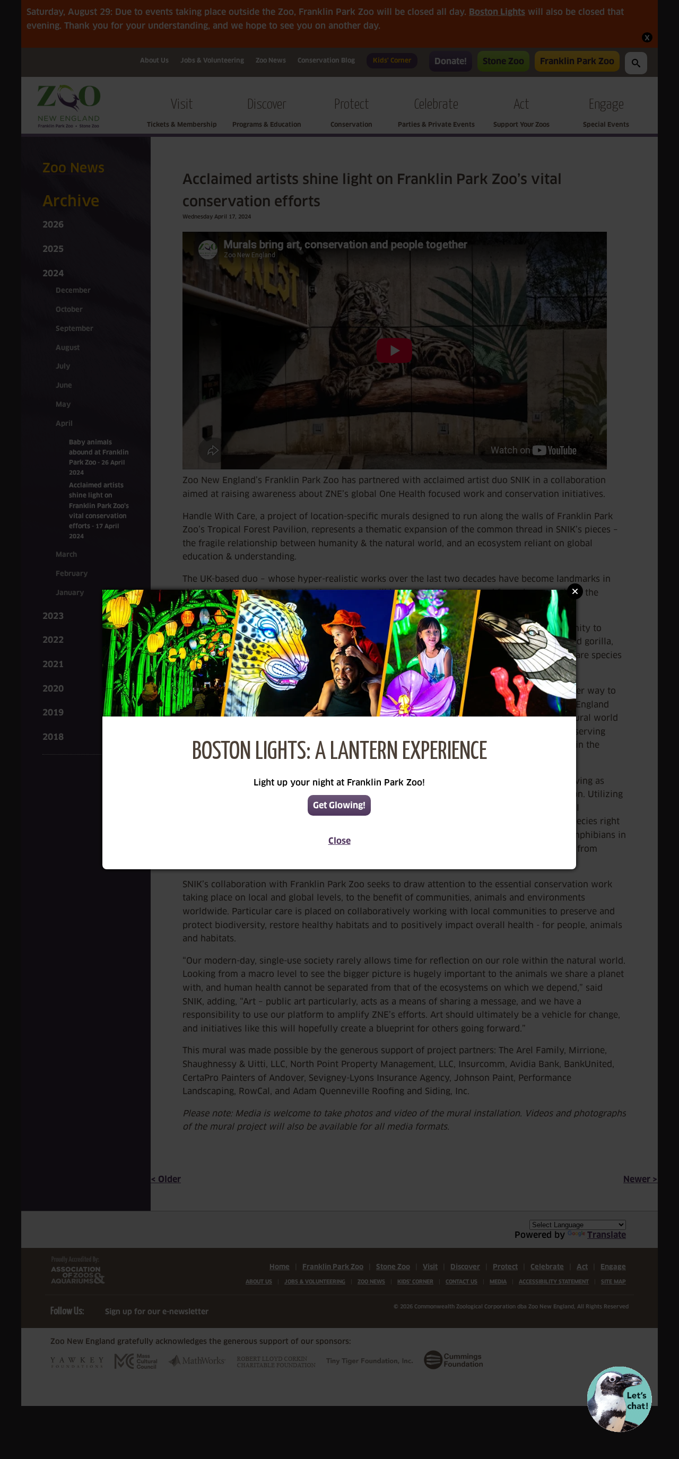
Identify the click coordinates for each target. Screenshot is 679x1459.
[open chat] (619, 1399)
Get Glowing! (339, 805)
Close (339, 841)
